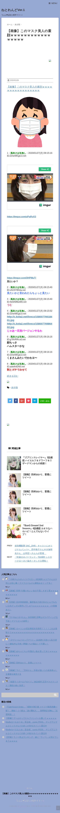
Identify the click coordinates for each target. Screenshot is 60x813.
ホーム (29, 788)
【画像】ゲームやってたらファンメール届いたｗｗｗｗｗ (31, 718)
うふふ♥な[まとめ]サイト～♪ (30, 800)
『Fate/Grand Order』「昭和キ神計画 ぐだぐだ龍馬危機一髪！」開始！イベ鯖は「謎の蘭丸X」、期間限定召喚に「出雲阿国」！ (32, 711)
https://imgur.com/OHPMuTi (21, 278)
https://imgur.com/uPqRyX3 (21, 216)
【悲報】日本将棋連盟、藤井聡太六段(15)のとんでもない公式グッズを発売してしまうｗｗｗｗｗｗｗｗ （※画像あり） (31, 606)
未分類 (14, 387)
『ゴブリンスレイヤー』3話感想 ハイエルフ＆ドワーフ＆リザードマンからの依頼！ (37, 460)
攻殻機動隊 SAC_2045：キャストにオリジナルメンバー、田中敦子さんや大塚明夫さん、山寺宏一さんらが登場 (33, 549)
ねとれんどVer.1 (13, 10)
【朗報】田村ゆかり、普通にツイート (25, 663)
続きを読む (12, 376)
